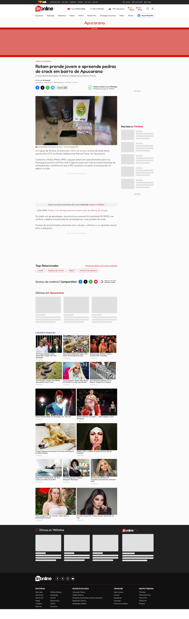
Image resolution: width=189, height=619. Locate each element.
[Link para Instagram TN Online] (68, 579)
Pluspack (142, 604)
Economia (53, 606)
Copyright (117, 601)
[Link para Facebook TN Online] (57, 579)
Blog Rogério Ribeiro (80, 604)
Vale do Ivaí (62, 16)
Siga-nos (60, 87)
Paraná (71, 16)
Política (80, 16)
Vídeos (121, 16)
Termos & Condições (121, 604)
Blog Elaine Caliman (79, 601)
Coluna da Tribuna (79, 592)
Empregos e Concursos (107, 16)
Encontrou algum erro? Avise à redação (101, 266)
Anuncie (116, 595)
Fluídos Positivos (78, 595)
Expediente (118, 598)
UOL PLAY (88, 2)
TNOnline (142, 592)
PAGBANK (73, 2)
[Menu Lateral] (153, 9)
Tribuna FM (143, 598)
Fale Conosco (118, 592)
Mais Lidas (39, 592)
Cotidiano (38, 604)
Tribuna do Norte (145, 595)
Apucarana (39, 16)
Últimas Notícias (55, 592)
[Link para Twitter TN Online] (63, 579)
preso (71, 270)
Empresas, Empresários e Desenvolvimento (88, 598)
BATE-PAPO (139, 2)
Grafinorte (142, 601)
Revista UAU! (91, 16)
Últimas (130, 16)
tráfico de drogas (78, 150)
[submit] (148, 8)
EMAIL (149, 2)
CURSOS (80, 2)
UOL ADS (95, 2)
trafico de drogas (88, 270)
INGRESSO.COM (55, 2)
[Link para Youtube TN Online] (73, 579)
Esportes (38, 606)
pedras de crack (56, 270)
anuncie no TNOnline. (97, 205)
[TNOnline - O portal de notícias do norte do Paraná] (44, 9)
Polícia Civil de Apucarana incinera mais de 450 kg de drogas (78, 210)
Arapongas (50, 16)
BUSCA (128, 2)
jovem (40, 270)
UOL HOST (65, 2)
